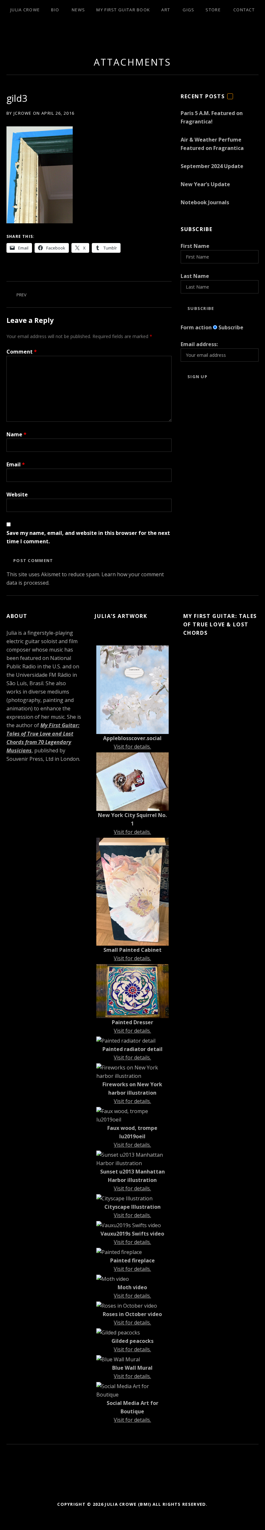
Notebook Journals (205, 202)
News (78, 10)
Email (15, 464)
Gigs (188, 10)
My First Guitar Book (123, 10)
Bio (55, 10)
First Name (195, 246)
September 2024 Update (212, 166)
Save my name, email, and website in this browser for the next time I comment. (88, 537)
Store (213, 10)
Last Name (195, 276)
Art (165, 10)
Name (16, 434)
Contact (244, 10)
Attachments (132, 62)
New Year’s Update (205, 184)
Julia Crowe (25, 10)
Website (17, 494)
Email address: (199, 344)
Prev (21, 295)
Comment (21, 351)
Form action (196, 327)
